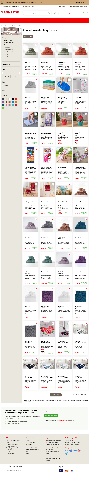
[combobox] (35, 13)
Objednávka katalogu (74, 6)
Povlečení (6, 45)
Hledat (49, 13)
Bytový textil (19, 20)
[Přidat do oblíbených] (36, 45)
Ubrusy (6, 56)
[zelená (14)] (3, 108)
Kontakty (8, 451)
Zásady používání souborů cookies (54, 455)
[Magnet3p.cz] (11, 13)
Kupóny (27, 453)
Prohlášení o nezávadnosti (32, 449)
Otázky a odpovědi (30, 442)
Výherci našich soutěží (31, 448)
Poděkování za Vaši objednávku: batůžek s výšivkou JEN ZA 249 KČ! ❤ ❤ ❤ (23, 2)
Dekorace (35, 20)
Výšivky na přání (8, 40)
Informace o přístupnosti (52, 448)
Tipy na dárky (12, 20)
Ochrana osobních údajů (52, 442)
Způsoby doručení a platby (12, 444)
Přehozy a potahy (8, 49)
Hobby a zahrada (49, 20)
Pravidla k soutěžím (30, 446)
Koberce (6, 54)
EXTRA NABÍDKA (75, 20)
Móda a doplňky (58, 20)
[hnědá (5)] (6, 102)
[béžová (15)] (6, 99)
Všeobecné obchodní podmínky (53, 440)
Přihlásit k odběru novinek (51, 415)
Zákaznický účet (10, 449)
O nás (27, 440)
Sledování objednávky (11, 446)
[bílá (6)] (9, 99)
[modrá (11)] (13, 102)
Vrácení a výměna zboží (12, 448)
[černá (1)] (13, 99)
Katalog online (65, 6)
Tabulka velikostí (10, 453)
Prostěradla (7, 47)
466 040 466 (70, 440)
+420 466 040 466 (15, 6)
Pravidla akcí (29, 444)
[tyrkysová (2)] (13, 105)
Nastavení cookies (50, 457)
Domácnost (41, 20)
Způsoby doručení (84, 6)
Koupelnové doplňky (9, 52)
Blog (60, 6)
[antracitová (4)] (3, 99)
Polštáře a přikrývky (9, 42)
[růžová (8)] (6, 105)
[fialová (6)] (3, 102)
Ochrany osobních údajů (61, 420)
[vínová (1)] (16, 105)
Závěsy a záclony (8, 59)
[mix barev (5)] (9, 102)
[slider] (2, 73)
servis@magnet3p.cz (74, 444)
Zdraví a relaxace (66, 20)
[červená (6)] (16, 99)
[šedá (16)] (9, 105)
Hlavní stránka (3, 25)
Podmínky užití (49, 449)
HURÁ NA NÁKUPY (80, 2)
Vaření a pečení (28, 20)
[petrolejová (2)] (3, 105)
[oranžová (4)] (16, 102)
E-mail (46, 411)
